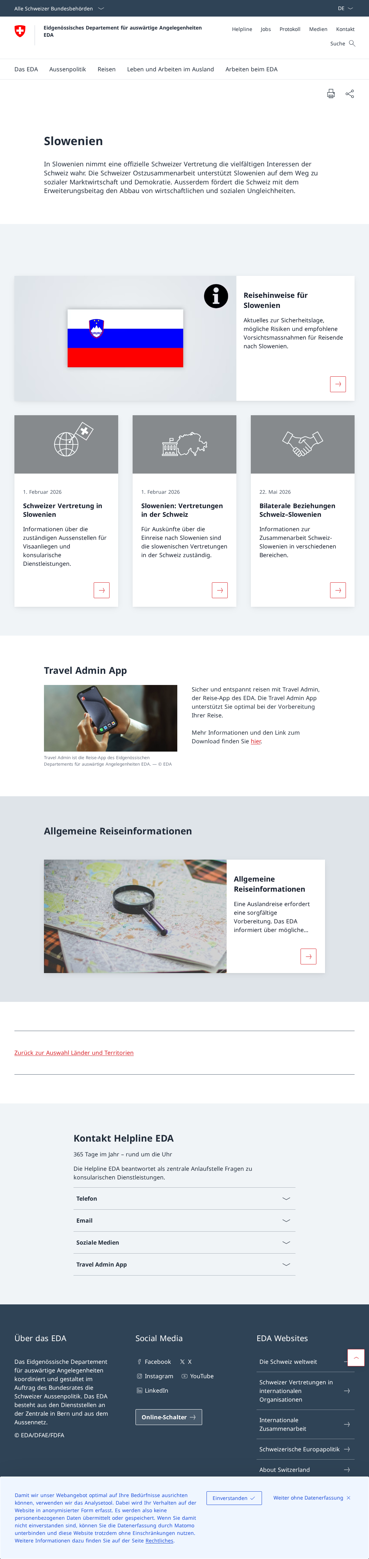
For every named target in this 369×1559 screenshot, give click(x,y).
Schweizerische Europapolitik (299, 1449)
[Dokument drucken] (330, 93)
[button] (26, 69)
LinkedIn (156, 1390)
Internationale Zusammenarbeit (282, 1424)
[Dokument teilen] (349, 93)
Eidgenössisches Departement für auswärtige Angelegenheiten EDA (124, 31)
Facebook (158, 1362)
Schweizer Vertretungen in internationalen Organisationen (296, 1390)
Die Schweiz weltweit (288, 1362)
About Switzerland (284, 1470)
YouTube (201, 1376)
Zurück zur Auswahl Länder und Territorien (74, 1053)
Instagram (159, 1376)
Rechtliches (159, 1540)
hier (256, 741)
